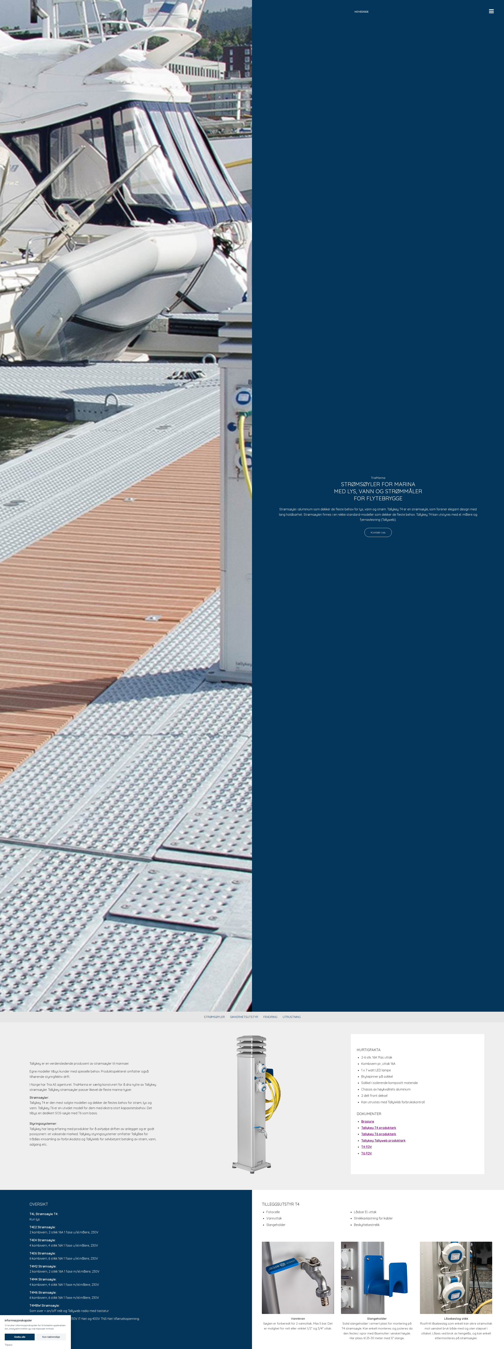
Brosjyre (367, 1121)
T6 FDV (366, 1153)
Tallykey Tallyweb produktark (383, 1140)
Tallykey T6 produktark (378, 1134)
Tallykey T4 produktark (378, 1128)
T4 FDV (366, 1147)
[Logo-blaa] (179, 11)
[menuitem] (361, 11)
